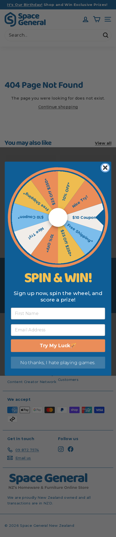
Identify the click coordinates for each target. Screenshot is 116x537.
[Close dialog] (105, 167)
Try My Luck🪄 (58, 345)
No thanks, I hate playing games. (57, 362)
